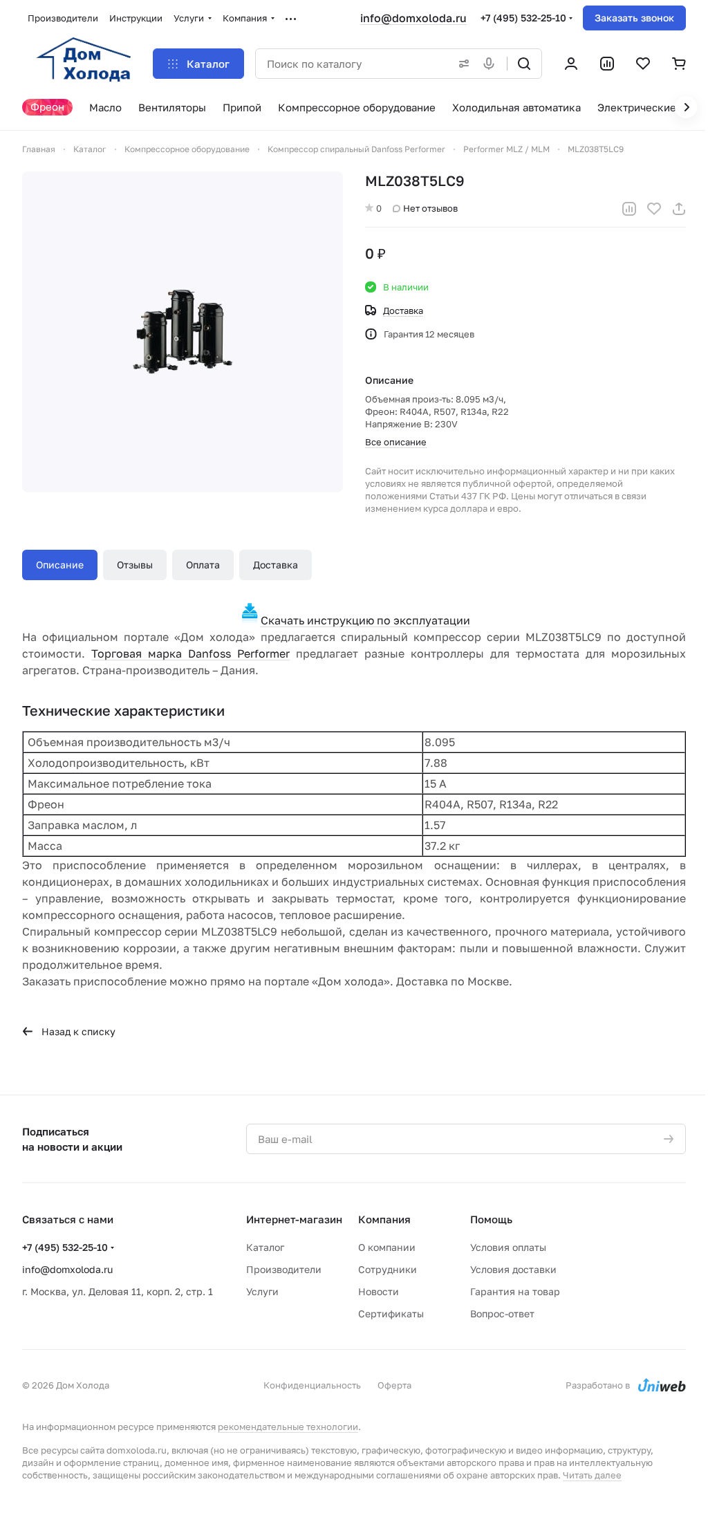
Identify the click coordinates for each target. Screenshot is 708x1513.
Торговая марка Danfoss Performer (190, 653)
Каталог (265, 1247)
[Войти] (571, 64)
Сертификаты (391, 1313)
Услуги (262, 1291)
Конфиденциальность (312, 1385)
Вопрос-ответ (502, 1313)
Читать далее (592, 1474)
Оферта (394, 1385)
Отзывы (135, 564)
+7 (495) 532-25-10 (523, 18)
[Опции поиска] (461, 63)
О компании (387, 1247)
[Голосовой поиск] (491, 63)
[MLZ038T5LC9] (182, 331)
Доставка (275, 564)
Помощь (491, 1219)
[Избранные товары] (643, 64)
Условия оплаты (508, 1247)
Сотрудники (387, 1269)
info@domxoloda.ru (413, 18)
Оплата (203, 564)
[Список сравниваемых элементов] (607, 64)
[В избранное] (654, 209)
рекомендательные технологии (288, 1426)
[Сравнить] (629, 209)
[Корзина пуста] (679, 64)
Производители (284, 1269)
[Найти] (524, 63)
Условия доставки (513, 1269)
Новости (378, 1291)
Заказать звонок (634, 18)
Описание (60, 564)
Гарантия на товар (515, 1291)
